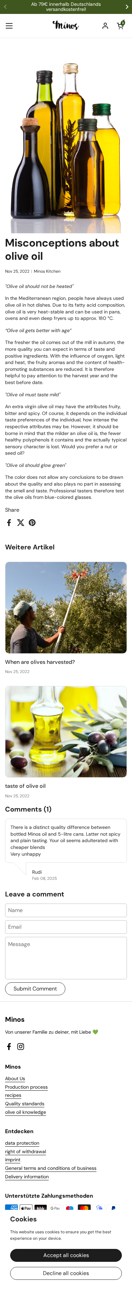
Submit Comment (35, 988)
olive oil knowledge (25, 1112)
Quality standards (24, 1104)
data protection (22, 1143)
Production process (26, 1087)
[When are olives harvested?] (66, 608)
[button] (120, 26)
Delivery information (27, 1177)
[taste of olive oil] (66, 732)
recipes (13, 1095)
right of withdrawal (25, 1151)
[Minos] (66, 26)
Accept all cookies (66, 1255)
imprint (12, 1160)
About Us (15, 1078)
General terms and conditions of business (50, 1168)
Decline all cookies (66, 1273)
